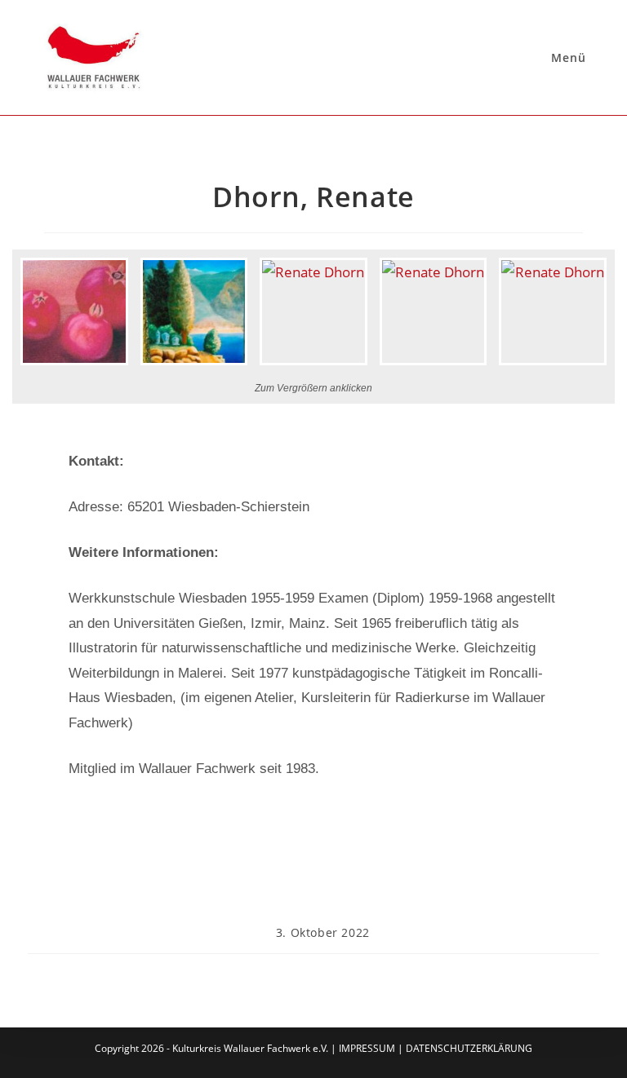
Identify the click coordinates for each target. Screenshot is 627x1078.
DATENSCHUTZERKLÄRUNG (469, 1048)
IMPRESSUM (367, 1048)
